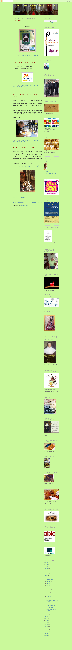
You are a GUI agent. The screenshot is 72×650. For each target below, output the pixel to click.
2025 (46, 564)
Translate (54, 22)
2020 (46, 575)
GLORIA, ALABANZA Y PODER (23, 147)
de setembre (50, 583)
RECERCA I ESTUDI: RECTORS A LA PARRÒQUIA (25, 95)
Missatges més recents (18, 202)
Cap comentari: (21, 56)
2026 (46, 562)
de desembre (50, 577)
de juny (48, 587)
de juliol (48, 585)
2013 (46, 626)
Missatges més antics (37, 202)
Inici (27, 202)
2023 (46, 568)
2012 (46, 629)
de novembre (50, 579)
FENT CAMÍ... (17, 21)
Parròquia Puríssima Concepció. (51, 170)
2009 (46, 635)
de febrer (49, 596)
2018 (46, 616)
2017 (46, 618)
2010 (46, 633)
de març (49, 594)
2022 (46, 570)
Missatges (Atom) (24, 205)
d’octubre (49, 581)
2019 (46, 614)
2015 (46, 622)
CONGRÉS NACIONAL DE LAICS (24, 62)
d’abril (48, 592)
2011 (46, 631)
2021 (46, 573)
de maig (49, 589)
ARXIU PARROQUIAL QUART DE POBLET (36, 6)
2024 (46, 566)
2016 (46, 620)
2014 (46, 624)
